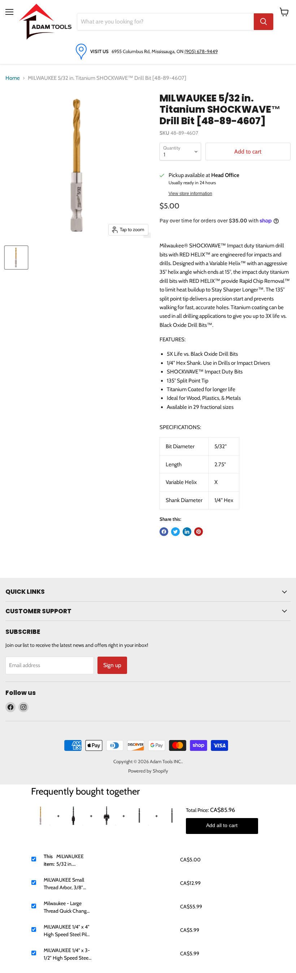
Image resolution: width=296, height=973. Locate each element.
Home (12, 78)
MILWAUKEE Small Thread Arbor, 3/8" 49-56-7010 (64, 884)
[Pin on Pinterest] (198, 531)
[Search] (263, 21)
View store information (190, 193)
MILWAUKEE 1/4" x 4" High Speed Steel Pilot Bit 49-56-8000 (67, 931)
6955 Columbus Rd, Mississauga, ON (148, 51)
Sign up (112, 665)
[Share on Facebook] (164, 531)
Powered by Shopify (148, 771)
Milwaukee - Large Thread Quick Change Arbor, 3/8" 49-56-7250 (66, 907)
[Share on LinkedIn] (187, 531)
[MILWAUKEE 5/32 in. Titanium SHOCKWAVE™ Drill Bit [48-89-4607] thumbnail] (16, 257)
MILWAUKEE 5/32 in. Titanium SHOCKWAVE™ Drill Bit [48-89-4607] (73, 860)
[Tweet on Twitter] (175, 531)
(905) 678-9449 (201, 51)
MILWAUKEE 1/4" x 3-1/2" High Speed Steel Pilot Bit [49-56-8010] (67, 954)
